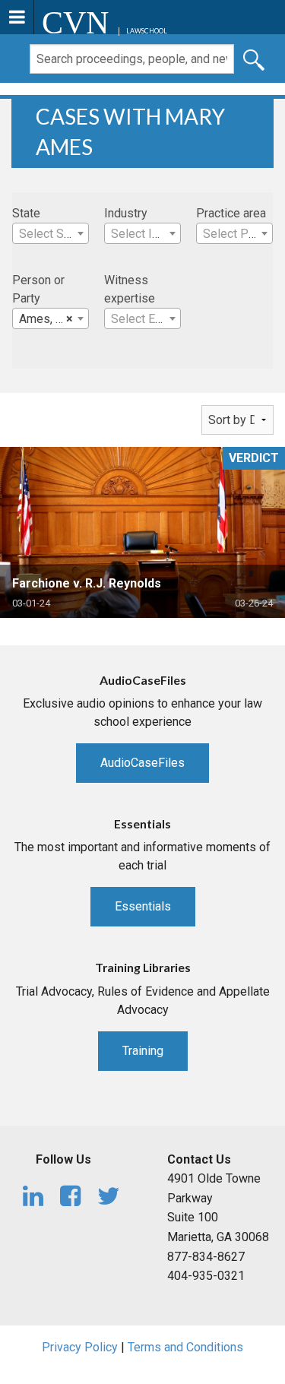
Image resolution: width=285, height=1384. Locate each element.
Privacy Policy (80, 1347)
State (26, 213)
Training (142, 1051)
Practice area (231, 213)
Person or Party (38, 289)
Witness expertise (129, 289)
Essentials (143, 906)
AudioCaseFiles (142, 762)
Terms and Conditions (185, 1347)
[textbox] (50, 234)
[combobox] (50, 233)
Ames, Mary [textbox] (50, 319)
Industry (125, 213)
